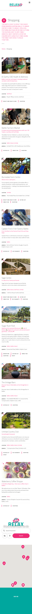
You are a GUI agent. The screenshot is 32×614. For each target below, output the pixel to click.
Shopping (22, 101)
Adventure (6, 353)
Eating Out (6, 150)
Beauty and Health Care (10, 101)
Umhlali (16, 143)
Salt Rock (9, 94)
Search (21, 536)
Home (3, 49)
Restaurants (16, 251)
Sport (13, 355)
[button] (28, 553)
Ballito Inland (10, 143)
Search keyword (4, 531)
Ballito (8, 242)
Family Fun (15, 150)
